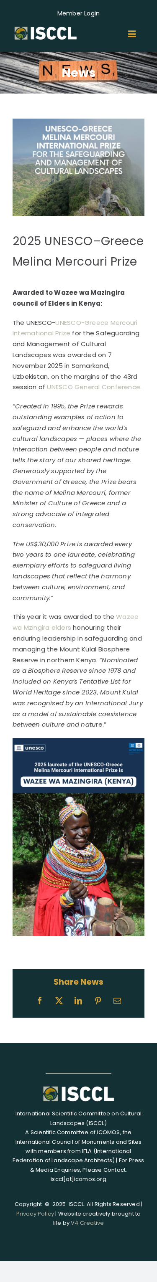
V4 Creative (87, 1223)
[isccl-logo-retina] (46, 27)
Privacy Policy (35, 1214)
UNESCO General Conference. (95, 387)
